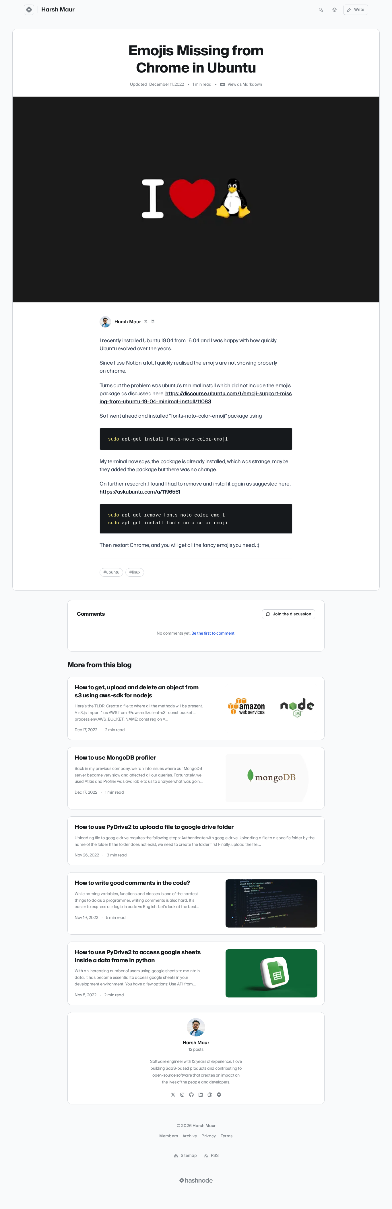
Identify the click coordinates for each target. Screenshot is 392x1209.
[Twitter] (173, 1094)
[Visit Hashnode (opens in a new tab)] (196, 1180)
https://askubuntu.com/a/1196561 (140, 492)
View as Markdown (245, 84)
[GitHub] (191, 1094)
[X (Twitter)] (145, 322)
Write (359, 9)
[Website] (210, 1094)
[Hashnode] (219, 1094)
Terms (227, 1136)
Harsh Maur (58, 10)
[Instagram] (182, 1094)
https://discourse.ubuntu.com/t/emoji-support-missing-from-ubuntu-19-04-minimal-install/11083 (196, 397)
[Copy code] (285, 435)
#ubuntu (111, 572)
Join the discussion (292, 614)
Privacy (208, 1136)
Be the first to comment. (213, 633)
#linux (134, 572)
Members (168, 1136)
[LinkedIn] (152, 322)
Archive (190, 1136)
